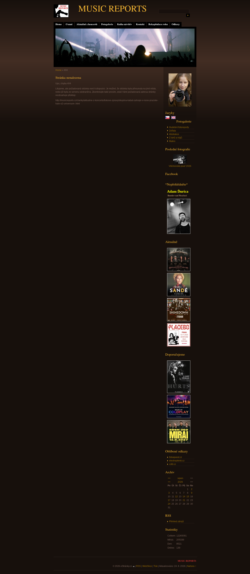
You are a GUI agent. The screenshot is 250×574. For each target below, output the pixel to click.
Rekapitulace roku (158, 24)
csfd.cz (172, 464)
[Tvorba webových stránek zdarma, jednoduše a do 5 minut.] (134, 566)
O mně (69, 24)
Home (58, 24)
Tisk (156, 566)
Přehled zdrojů (176, 521)
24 (169, 504)
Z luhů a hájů (175, 137)
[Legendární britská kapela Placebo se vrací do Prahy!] (178, 345)
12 (176, 496)
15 (187, 496)
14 (184, 496)
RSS (138, 566)
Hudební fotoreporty (179, 127)
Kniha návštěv (124, 24)
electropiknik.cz (176, 460)
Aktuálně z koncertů (87, 24)
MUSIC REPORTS (112, 8)
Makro (172, 141)
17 (169, 500)
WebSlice (147, 566)
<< (169, 478)
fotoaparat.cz (175, 457)
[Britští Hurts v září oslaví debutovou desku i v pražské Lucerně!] (178, 392)
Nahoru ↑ (191, 566)
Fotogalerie (107, 24)
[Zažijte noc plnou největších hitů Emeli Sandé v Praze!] (178, 295)
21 (184, 500)
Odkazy (176, 24)
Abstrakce (174, 134)
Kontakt (140, 24)
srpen (180, 478)
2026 (180, 482)
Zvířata (172, 130)
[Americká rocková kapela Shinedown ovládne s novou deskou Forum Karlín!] (178, 320)
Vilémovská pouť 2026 (180, 166)
